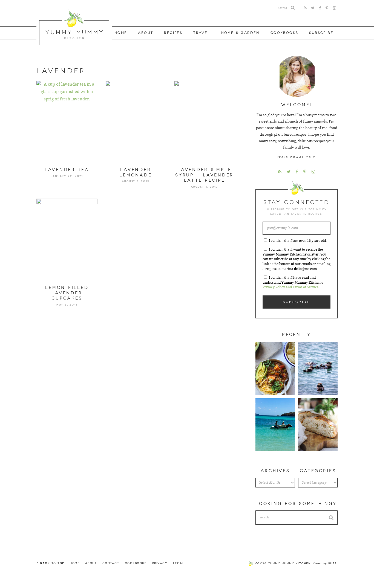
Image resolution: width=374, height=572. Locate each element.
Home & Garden (240, 33)
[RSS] (305, 8)
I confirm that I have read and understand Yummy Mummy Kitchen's (293, 282)
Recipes (173, 33)
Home (120, 33)
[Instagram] (334, 8)
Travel (201, 33)
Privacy (160, 563)
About (145, 33)
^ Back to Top (50, 563)
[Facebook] (320, 8)
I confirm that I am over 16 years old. (298, 241)
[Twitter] (312, 8)
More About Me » (296, 157)
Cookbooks (284, 33)
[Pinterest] (327, 8)
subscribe (321, 33)
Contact (110, 563)
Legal (179, 563)
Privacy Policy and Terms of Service (290, 287)
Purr (332, 563)
